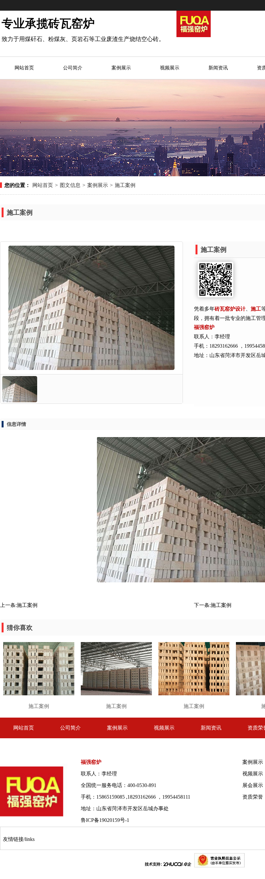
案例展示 (97, 185)
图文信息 (70, 185)
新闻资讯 (211, 728)
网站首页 (42, 185)
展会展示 (252, 785)
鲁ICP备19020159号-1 (105, 820)
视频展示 (164, 728)
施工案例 (125, 185)
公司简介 (70, 728)
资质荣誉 (252, 797)
